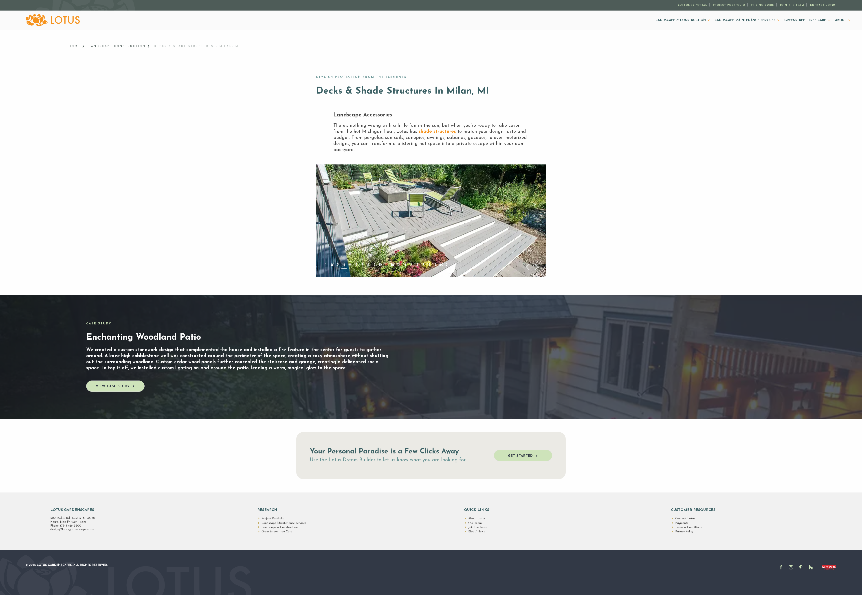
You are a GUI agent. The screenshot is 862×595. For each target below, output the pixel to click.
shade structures (437, 131)
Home (74, 46)
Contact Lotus (823, 5)
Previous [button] (528, 267)
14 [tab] (404, 265)
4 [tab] (344, 265)
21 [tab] (447, 265)
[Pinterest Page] (802, 569)
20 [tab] (441, 265)
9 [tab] (374, 265)
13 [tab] (398, 265)
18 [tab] (428, 265)
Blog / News (476, 531)
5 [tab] (350, 265)
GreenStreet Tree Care (805, 20)
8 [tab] (368, 265)
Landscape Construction (117, 46)
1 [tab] (325, 265)
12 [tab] (392, 265)
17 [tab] (423, 265)
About (840, 20)
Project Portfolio (729, 5)
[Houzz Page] (811, 569)
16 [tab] (417, 265)
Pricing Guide (762, 5)
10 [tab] (380, 265)
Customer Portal (692, 5)
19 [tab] (435, 265)
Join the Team (792, 5)
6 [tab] (356, 265)
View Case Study (113, 386)
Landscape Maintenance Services (745, 20)
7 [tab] (362, 265)
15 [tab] (410, 265)
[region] (431, 220)
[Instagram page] (792, 569)
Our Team (475, 523)
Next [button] (536, 267)
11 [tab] (386, 265)
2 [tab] (332, 265)
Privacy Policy (684, 531)
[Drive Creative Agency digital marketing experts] (829, 570)
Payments (681, 523)
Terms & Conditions (688, 527)
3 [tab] (338, 265)
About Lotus (477, 518)
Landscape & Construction (681, 20)
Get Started (520, 456)
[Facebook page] (782, 569)
